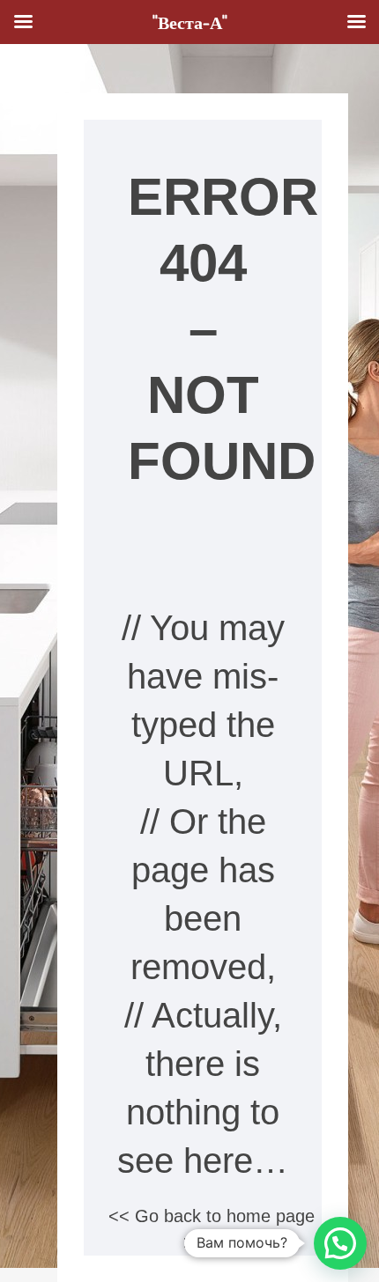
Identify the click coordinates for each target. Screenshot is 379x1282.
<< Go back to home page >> (211, 1229)
